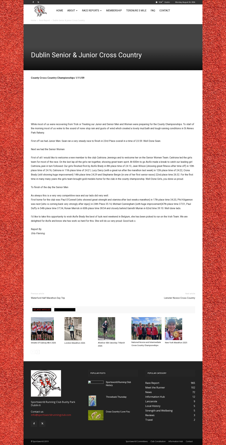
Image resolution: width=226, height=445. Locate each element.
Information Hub (176, 441)
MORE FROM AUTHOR (65, 310)
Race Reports (90, 10)
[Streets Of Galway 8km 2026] (46, 328)
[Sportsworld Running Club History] (95, 383)
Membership (114, 10)
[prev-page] (33, 352)
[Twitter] (38, 2)
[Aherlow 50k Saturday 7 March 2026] (113, 328)
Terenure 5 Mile (136, 10)
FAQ (153, 10)
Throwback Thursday (116, 397)
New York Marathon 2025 (176, 342)
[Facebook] (33, 2)
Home (59, 10)
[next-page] (38, 352)
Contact (164, 10)
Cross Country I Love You (118, 411)
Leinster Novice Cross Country (179, 298)
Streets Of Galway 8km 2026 (43, 343)
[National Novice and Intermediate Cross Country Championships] (146, 328)
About (71, 10)
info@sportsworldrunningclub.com (51, 415)
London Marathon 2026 (74, 343)
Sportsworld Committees (137, 441)
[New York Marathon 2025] (180, 328)
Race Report (44, 20)
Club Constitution (158, 441)
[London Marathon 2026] (79, 328)
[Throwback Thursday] (92, 400)
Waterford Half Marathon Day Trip (48, 298)
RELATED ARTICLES (41, 310)
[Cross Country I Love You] (95, 415)
